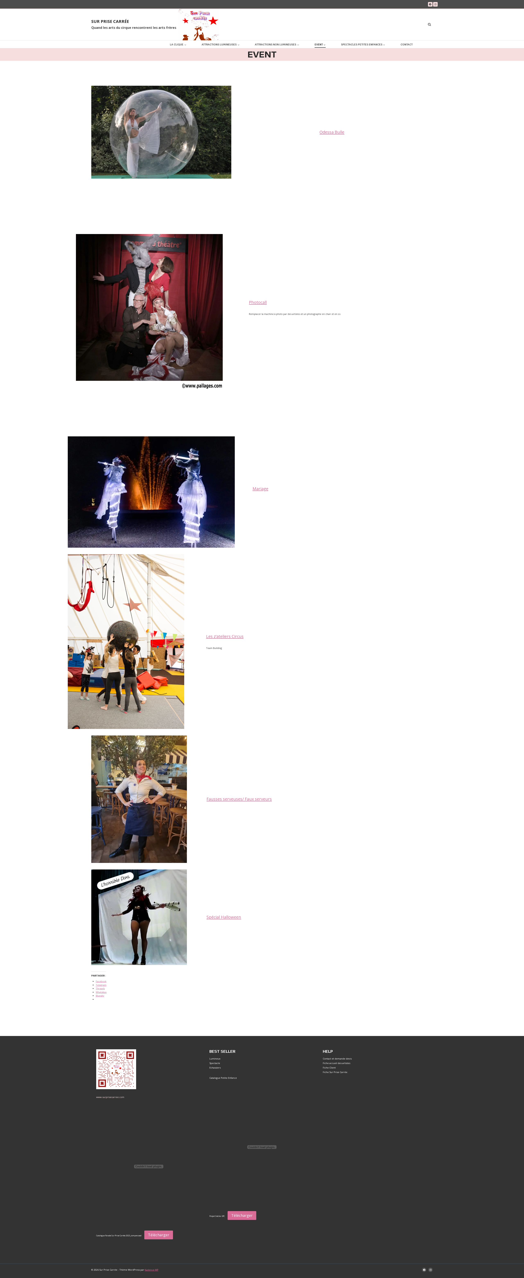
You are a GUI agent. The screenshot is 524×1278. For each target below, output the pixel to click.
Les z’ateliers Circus (225, 636)
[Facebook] (430, 4)
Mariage (260, 488)
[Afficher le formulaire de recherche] (429, 24)
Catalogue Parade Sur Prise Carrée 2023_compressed (118, 1235)
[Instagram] (435, 4)
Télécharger (158, 1234)
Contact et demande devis (337, 1058)
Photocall (258, 302)
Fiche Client (329, 1067)
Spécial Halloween (224, 917)
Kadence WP (151, 1269)
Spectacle (214, 1063)
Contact (407, 44)
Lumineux (214, 1058)
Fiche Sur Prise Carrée (335, 1072)
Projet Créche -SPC (217, 1216)
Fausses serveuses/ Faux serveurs (239, 799)
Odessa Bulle (332, 132)
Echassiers (215, 1067)
